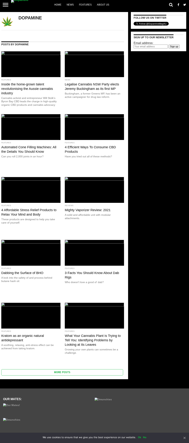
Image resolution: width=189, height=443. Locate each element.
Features (85, 4)
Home (57, 4)
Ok (139, 437)
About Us (103, 4)
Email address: (143, 43)
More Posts (62, 372)
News (70, 4)
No (144, 437)
